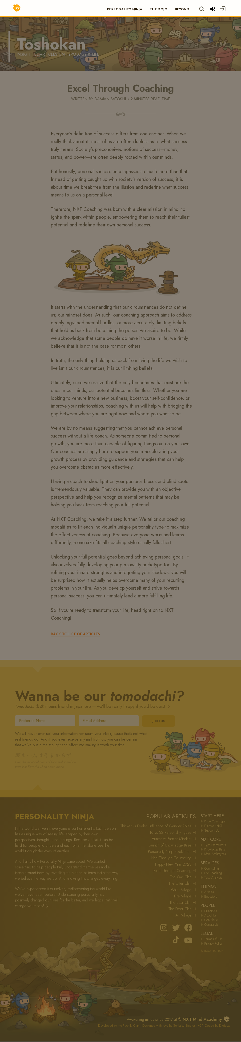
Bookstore (209, 896)
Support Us (210, 830)
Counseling (210, 868)
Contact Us (209, 924)
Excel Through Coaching (174, 870)
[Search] (201, 8)
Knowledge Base (213, 849)
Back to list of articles (75, 634)
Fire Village (185, 896)
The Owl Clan (183, 877)
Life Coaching (211, 873)
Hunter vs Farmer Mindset (174, 839)
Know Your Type (213, 821)
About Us (209, 915)
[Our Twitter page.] (176, 927)
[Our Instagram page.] (164, 927)
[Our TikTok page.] (176, 940)
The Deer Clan (182, 909)
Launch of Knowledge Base (172, 845)
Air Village (186, 915)
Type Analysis (211, 877)
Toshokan (51, 44)
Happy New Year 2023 (175, 864)
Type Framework (213, 845)
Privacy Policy (211, 943)
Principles (209, 911)
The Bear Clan (183, 902)
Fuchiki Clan (131, 1025)
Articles (207, 892)
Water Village (183, 889)
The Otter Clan (182, 883)
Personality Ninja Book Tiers (172, 851)
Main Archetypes (213, 854)
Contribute (209, 920)
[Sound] (213, 8)
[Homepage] (13, 8)
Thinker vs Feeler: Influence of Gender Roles (158, 826)
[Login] (227, 8)
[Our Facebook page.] (188, 927)
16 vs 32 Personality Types (172, 832)
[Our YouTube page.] (188, 940)
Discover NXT (211, 826)
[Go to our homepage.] (227, 1019)
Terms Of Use (211, 939)
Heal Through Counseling (173, 858)
